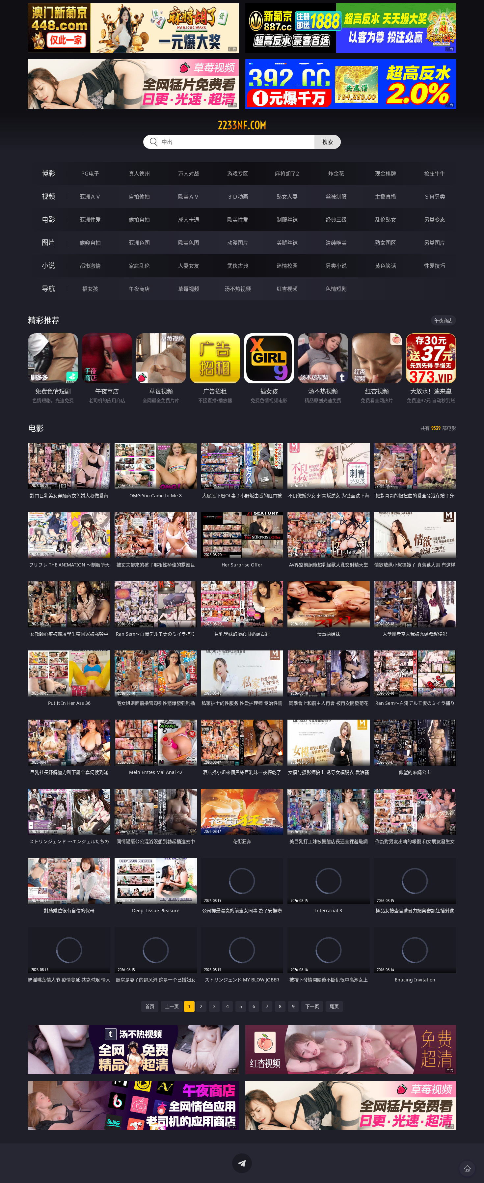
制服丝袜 (287, 219)
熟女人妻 (287, 196)
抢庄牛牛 (434, 173)
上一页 (172, 1006)
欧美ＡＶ (188, 196)
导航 (48, 288)
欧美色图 (188, 242)
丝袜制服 (336, 196)
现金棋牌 (385, 173)
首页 (149, 1006)
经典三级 (336, 219)
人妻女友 (188, 265)
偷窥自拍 (90, 242)
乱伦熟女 (385, 219)
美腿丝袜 (287, 242)
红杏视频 (287, 288)
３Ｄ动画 (237, 196)
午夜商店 (139, 288)
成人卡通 (188, 219)
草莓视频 (188, 288)
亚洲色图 (139, 242)
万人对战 (188, 173)
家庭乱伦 (139, 265)
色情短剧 (336, 288)
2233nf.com (242, 125)
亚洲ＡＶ (90, 196)
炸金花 (336, 173)
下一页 (312, 1006)
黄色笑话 (385, 265)
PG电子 (90, 173)
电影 (48, 219)
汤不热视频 (238, 288)
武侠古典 (237, 265)
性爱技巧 (434, 265)
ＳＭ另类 (434, 196)
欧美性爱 (237, 219)
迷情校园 (287, 265)
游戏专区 (237, 173)
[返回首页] (467, 1168)
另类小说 (336, 265)
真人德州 (139, 173)
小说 (48, 265)
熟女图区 (385, 242)
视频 (48, 196)
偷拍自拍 (139, 219)
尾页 (334, 1006)
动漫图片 (237, 242)
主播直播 (385, 196)
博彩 (48, 173)
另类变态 (434, 219)
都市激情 (90, 265)
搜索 (327, 142)
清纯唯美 (336, 242)
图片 (48, 242)
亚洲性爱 (90, 219)
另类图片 (434, 242)
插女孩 (90, 288)
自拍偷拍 (139, 196)
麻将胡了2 (287, 173)
